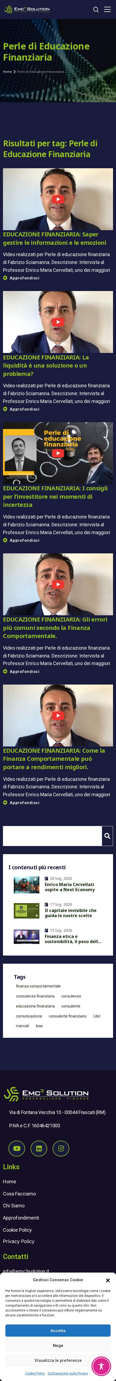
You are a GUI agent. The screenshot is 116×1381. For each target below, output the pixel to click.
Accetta (58, 1330)
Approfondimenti (21, 1218)
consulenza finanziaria (35, 996)
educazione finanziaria (35, 1006)
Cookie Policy (35, 1373)
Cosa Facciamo (19, 1194)
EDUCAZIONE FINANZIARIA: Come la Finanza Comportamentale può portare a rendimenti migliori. (54, 758)
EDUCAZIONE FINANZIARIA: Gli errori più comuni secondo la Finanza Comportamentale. (55, 627)
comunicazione (29, 1016)
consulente (71, 1006)
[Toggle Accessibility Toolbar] (101, 1366)
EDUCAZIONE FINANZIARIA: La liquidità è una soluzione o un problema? (46, 365)
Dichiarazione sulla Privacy (68, 1373)
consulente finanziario (68, 1016)
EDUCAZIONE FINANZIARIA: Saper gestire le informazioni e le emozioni (54, 238)
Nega (58, 1345)
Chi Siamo (14, 1205)
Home (9, 1181)
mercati (22, 1026)
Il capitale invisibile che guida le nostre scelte (71, 913)
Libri (96, 1016)
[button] (108, 1280)
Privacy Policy (19, 1241)
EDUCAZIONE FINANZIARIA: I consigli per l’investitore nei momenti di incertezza (55, 496)
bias (39, 1026)
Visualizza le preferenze (58, 1360)
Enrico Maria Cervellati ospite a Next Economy (70, 887)
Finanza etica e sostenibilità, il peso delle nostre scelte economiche (73, 939)
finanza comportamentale (38, 986)
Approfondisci (25, 278)
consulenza (71, 996)
